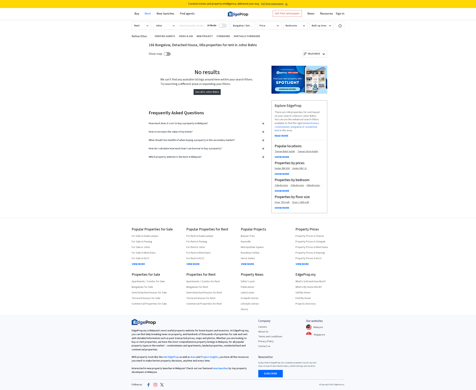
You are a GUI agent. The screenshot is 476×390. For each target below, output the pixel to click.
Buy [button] (136, 14)
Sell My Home (302, 293)
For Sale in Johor (141, 247)
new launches (220, 368)
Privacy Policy (266, 341)
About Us (263, 332)
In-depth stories (250, 298)
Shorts (244, 309)
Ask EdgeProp (171, 357)
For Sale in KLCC (140, 258)
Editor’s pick (248, 281)
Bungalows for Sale (142, 287)
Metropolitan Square (252, 247)
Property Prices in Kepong (310, 253)
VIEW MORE (138, 264)
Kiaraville (246, 241)
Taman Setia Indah (308, 151)
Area (193, 357)
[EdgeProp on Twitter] (162, 385)
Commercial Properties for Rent (204, 304)
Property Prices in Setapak (310, 241)
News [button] (310, 14)
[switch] (167, 54)
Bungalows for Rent (197, 287)
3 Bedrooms (297, 185)
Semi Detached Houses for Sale (149, 293)
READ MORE (281, 136)
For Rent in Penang (196, 241)
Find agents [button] (187, 14)
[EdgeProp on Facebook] (148, 385)
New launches (165, 14)
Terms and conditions (270, 336)
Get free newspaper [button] (287, 13)
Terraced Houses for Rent (200, 298)
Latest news (247, 293)
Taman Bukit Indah (285, 151)
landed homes (311, 123)
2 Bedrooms (281, 185)
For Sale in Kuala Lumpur (145, 236)
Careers (262, 327)
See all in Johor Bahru (207, 92)
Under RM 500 (282, 168)
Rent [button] (148, 14)
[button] (243, 26)
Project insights (209, 357)
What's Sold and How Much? (310, 281)
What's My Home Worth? (308, 287)
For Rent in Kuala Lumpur (199, 236)
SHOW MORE (282, 157)
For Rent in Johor (195, 247)
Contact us (264, 346)
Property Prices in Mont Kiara (311, 247)
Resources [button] (326, 14)
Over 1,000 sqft (300, 202)
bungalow (296, 127)
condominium (282, 127)
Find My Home (303, 298)
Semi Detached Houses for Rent (204, 293)
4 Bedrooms (313, 185)
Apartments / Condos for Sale (148, 281)
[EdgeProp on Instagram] (155, 385)
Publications (247, 287)
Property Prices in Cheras (309, 236)
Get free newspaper (272, 4)
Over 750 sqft (282, 202)
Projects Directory (305, 304)
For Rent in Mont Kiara (198, 253)
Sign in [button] (340, 14)
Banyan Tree (248, 236)
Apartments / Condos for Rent (203, 281)
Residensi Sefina (250, 253)
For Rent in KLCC (195, 258)
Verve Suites (248, 258)
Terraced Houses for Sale (146, 298)
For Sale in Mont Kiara (143, 253)
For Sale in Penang (142, 241)
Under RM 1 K (299, 168)
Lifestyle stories (250, 304)
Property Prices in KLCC (308, 258)
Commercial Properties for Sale (149, 304)
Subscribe (270, 373)
